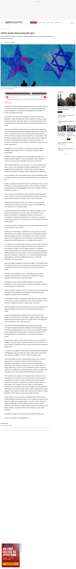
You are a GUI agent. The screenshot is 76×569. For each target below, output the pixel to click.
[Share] (2, 42)
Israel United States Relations (6, 425)
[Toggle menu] (2, 22)
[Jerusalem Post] (13, 22)
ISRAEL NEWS (42, 22)
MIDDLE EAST (58, 22)
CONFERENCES (34, 22)
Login (72, 22)
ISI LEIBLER (7, 101)
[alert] (11, 555)
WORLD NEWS (50, 22)
